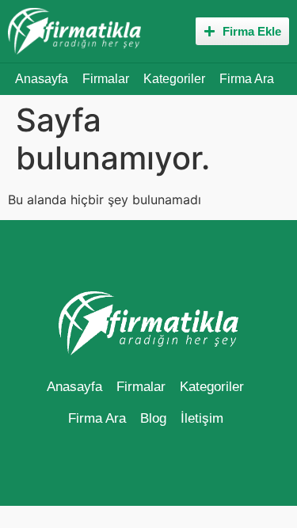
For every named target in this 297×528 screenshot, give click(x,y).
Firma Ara (246, 78)
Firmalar (105, 78)
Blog (153, 418)
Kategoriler (174, 78)
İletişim (202, 418)
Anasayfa (41, 78)
